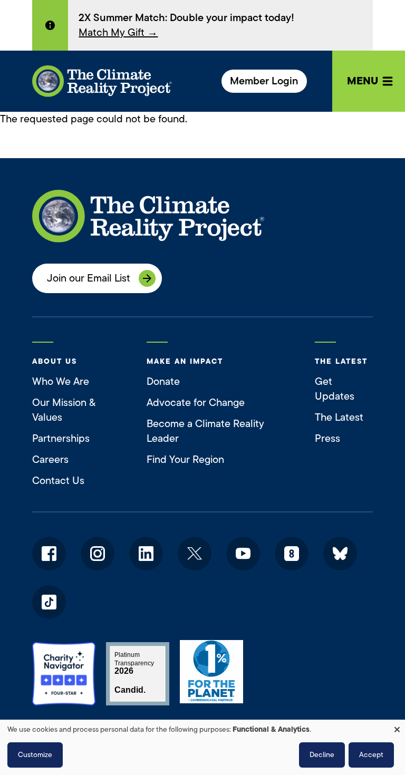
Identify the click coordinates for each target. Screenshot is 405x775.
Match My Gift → (118, 32)
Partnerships (61, 438)
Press (327, 438)
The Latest (339, 417)
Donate (163, 381)
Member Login (264, 81)
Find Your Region (185, 459)
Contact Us (58, 480)
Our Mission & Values (63, 410)
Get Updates (334, 389)
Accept (371, 755)
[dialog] (202, 747)
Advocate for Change (196, 402)
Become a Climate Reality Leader (205, 431)
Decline (322, 755)
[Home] (102, 81)
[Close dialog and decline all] (397, 726)
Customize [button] (35, 755)
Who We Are (60, 381)
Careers (50, 459)
